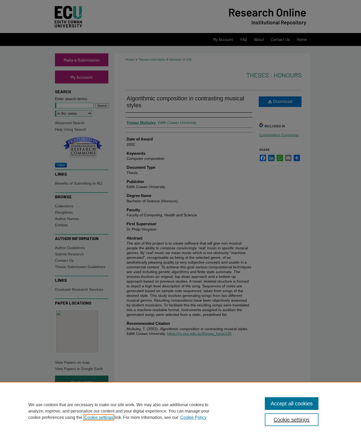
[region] (180, 411)
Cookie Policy (193, 417)
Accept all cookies (292, 403)
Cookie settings (98, 417)
